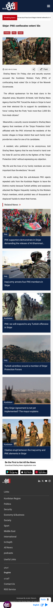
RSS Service (10, 589)
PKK (14, 33)
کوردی (6, 578)
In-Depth (8, 542)
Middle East (9, 531)
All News (8, 547)
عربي (6, 567)
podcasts (8, 553)
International (10, 536)
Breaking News (10, 18)
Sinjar (20, 33)
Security (8, 509)
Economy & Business (14, 514)
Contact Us (9, 584)
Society (7, 520)
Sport (6, 525)
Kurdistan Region (12, 498)
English (7, 573)
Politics (7, 33)
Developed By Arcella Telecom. (27, 598)
